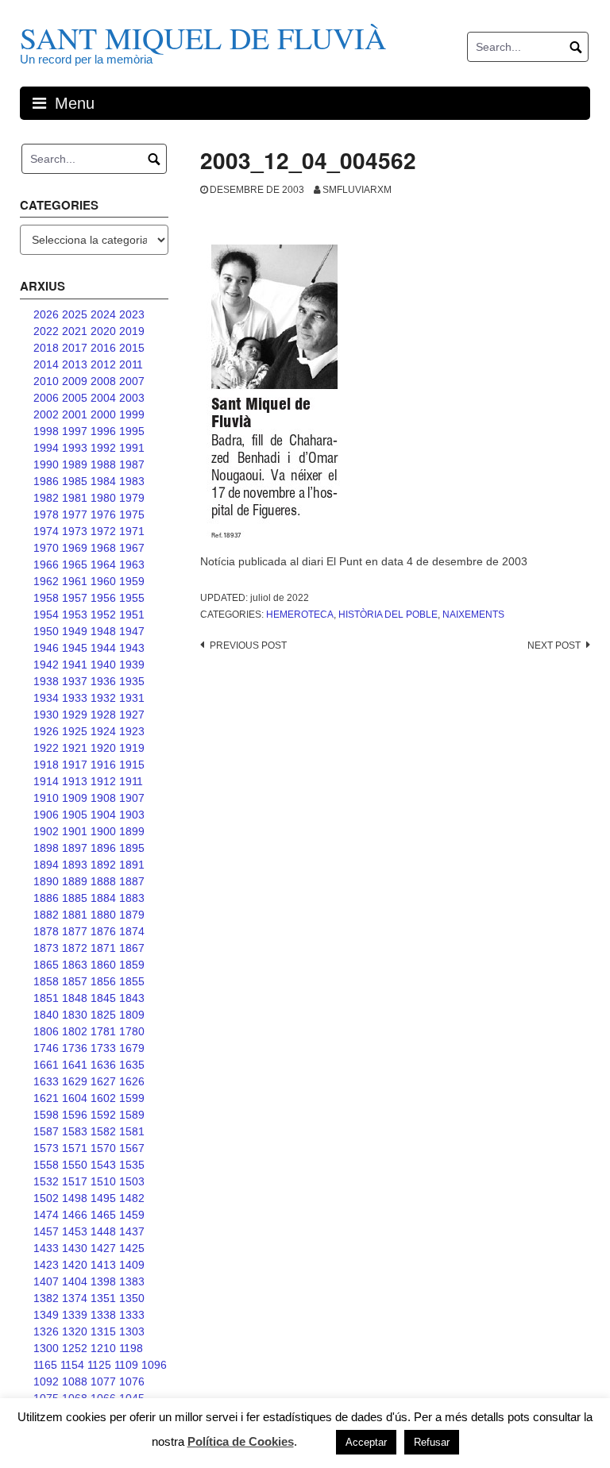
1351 (103, 1298)
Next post (554, 645)
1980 (103, 497)
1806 (46, 1031)
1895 (132, 848)
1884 (103, 898)
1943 (132, 648)
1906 (46, 814)
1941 (74, 664)
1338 (103, 1314)
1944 (103, 648)
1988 (103, 464)
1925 (74, 731)
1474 (46, 1214)
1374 (74, 1298)
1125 (99, 1364)
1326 (46, 1331)
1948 (103, 631)
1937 (74, 681)
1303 (132, 1331)
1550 (74, 1164)
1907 (132, 798)
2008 (103, 381)
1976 (103, 514)
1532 (46, 1181)
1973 (74, 531)
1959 (132, 581)
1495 (103, 1198)
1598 (46, 1114)
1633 (46, 1081)
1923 (132, 731)
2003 (132, 397)
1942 (46, 664)
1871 (103, 948)
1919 (132, 748)
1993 (74, 447)
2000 (103, 414)
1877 (74, 931)
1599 (132, 1098)
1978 (46, 514)
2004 (103, 397)
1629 (74, 1081)
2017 (74, 347)
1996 (103, 431)
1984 (103, 481)
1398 (103, 1281)
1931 (132, 698)
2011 (131, 364)
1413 (103, 1264)
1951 (132, 614)
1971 (132, 531)
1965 (74, 564)
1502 (46, 1198)
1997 (74, 431)
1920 (103, 748)
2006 (46, 397)
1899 (132, 831)
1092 (46, 1381)
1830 (74, 1014)
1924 (103, 731)
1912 (103, 781)
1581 (132, 1131)
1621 (46, 1098)
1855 (132, 981)
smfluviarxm (357, 189)
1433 (46, 1248)
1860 (103, 964)
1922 (46, 748)
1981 (74, 497)
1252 (74, 1348)
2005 (74, 397)
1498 (74, 1198)
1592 (103, 1114)
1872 (74, 948)
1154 (72, 1364)
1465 (103, 1214)
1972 (103, 531)
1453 (74, 1231)
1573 (46, 1148)
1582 (103, 1131)
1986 (46, 481)
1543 (103, 1164)
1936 (103, 681)
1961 (74, 581)
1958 (46, 597)
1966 (46, 564)
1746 (46, 1048)
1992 (103, 447)
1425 (132, 1248)
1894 (46, 864)
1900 (103, 831)
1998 (46, 431)
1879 (132, 914)
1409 (132, 1264)
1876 (103, 931)
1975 (132, 514)
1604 (74, 1098)
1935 (132, 681)
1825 (103, 1014)
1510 (103, 1181)
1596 (74, 1114)
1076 (132, 1381)
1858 (46, 981)
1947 (132, 631)
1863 (74, 964)
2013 (74, 364)
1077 (103, 1381)
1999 (132, 414)
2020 (103, 331)
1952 (103, 614)
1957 (74, 597)
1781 (103, 1031)
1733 (103, 1048)
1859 (132, 964)
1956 (103, 597)
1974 (46, 531)
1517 (74, 1181)
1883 (132, 898)
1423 (46, 1264)
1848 (74, 998)
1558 (46, 1164)
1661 (46, 1064)
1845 (103, 998)
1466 (74, 1214)
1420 (74, 1264)
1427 (103, 1248)
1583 (74, 1131)
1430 (74, 1248)
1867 (132, 948)
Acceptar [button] (366, 1442)
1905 (74, 814)
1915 (132, 764)
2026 (46, 314)
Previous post (248, 645)
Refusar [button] (432, 1442)
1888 (103, 881)
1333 (132, 1314)
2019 (132, 331)
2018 (46, 347)
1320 (74, 1331)
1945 (74, 648)
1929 (74, 714)
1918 (46, 764)
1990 (46, 464)
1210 (103, 1348)
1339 (74, 1314)
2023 (132, 314)
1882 (46, 914)
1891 (132, 864)
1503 (132, 1181)
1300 (46, 1348)
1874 (132, 931)
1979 (132, 497)
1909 (74, 798)
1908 (103, 798)
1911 (131, 781)
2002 (46, 414)
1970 (46, 547)
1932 (103, 698)
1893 (74, 864)
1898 (46, 848)
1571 (74, 1148)
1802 (74, 1031)
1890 (46, 881)
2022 (46, 331)
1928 (103, 714)
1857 (74, 981)
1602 (103, 1098)
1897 (74, 848)
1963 (132, 564)
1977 (74, 514)
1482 (132, 1198)
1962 (46, 581)
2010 (46, 381)
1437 (132, 1231)
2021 (74, 331)
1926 (46, 731)
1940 (103, 664)
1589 (132, 1114)
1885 (74, 898)
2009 (74, 381)
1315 (103, 1331)
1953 (74, 614)
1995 (132, 431)
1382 (46, 1298)
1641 (74, 1064)
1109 (126, 1364)
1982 (46, 497)
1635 (132, 1064)
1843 (132, 998)
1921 (74, 748)
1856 (103, 981)
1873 (46, 948)
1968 (103, 547)
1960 (103, 581)
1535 (132, 1164)
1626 (132, 1081)
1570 (103, 1148)
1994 (46, 447)
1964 (103, 564)
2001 (74, 414)
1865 (46, 964)
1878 (46, 931)
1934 (46, 698)
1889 (74, 881)
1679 (132, 1048)
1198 (131, 1348)
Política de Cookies (240, 1441)
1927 (132, 714)
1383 (132, 1281)
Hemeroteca (300, 614)
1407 (46, 1281)
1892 (103, 864)
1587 (46, 1131)
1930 (46, 714)
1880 (103, 914)
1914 (46, 781)
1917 (74, 764)
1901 (74, 831)
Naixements (473, 614)
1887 (132, 881)
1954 (46, 614)
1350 (132, 1298)
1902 (46, 831)
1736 (74, 1048)
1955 (132, 597)
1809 (132, 1014)
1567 (132, 1148)
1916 (103, 764)
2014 (46, 364)
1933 (74, 698)
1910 (46, 798)
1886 (46, 898)
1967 (132, 547)
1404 (74, 1281)
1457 (46, 1231)
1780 (132, 1031)
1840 (46, 1014)
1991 (132, 447)
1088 (74, 1381)
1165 (45, 1364)
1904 (103, 814)
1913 (74, 781)
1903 (132, 814)
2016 (103, 347)
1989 (74, 464)
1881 (74, 914)
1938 (46, 681)
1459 (132, 1214)
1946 (46, 648)
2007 (132, 381)
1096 (154, 1364)
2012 (103, 364)
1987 (132, 464)
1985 (74, 481)
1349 (46, 1314)
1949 (74, 631)
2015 (132, 347)
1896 (103, 848)
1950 (46, 631)
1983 (132, 481)
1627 (103, 1081)
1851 (46, 998)
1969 (74, 547)
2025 (74, 314)
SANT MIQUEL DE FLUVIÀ (203, 37)
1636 (103, 1064)
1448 (103, 1231)
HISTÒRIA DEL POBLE (388, 614)
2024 (103, 314)
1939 (132, 664)
